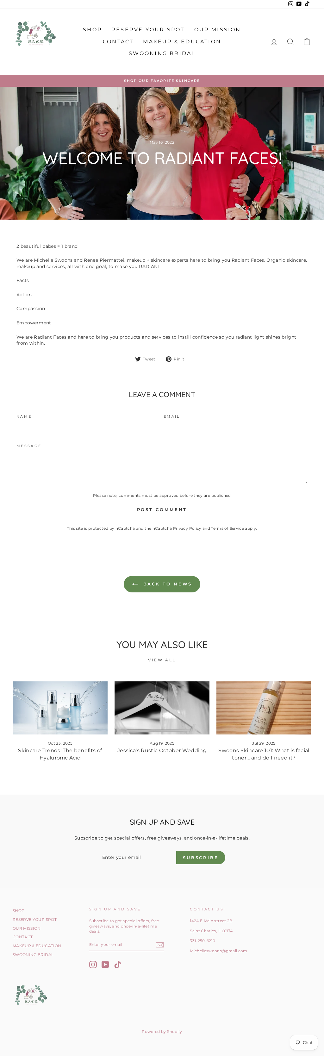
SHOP (92, 30)
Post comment (162, 509)
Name (24, 416)
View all (162, 660)
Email (172, 416)
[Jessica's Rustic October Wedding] (162, 708)
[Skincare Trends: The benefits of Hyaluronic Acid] (60, 708)
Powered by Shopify (162, 1031)
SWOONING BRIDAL (162, 53)
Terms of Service (227, 528)
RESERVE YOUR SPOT (147, 30)
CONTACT (118, 42)
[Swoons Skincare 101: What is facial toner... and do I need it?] (263, 708)
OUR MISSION (217, 30)
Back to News (166, 583)
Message (29, 446)
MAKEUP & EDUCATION (182, 42)
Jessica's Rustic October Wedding (162, 750)
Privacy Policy (187, 528)
